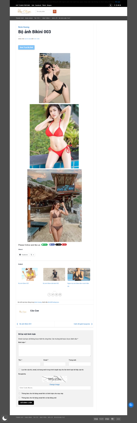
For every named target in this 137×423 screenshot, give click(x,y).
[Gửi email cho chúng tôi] (120, 5)
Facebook (38, 5)
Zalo (33, 5)
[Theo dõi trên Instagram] (116, 5)
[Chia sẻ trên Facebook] (49, 294)
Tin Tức (37, 18)
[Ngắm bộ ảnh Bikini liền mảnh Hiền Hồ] (78, 274)
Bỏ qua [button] (117, 2)
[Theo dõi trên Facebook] (114, 5)
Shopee (49, 5)
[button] (110, 5)
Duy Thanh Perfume (23, 5)
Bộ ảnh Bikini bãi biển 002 (51, 283)
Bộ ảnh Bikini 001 (23, 283)
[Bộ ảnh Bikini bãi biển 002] (54, 274)
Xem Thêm (45, 18)
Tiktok (44, 5)
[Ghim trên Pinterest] (56, 294)
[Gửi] (54, 11)
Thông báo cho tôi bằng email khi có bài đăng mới (38, 398)
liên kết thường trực (53, 302)
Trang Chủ (20, 18)
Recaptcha (22, 374)
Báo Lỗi (54, 18)
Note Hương (23, 27)
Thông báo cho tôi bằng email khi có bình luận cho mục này (42, 393)
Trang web (72, 360)
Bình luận (22, 342)
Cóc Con (36, 39)
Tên (20, 360)
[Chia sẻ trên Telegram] (60, 294)
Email (46, 360)
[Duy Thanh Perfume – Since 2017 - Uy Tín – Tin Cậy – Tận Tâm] (24, 11)
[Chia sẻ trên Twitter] (52, 294)
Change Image (55, 384)
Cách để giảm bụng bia (82, 324)
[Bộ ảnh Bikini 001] (29, 274)
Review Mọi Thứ (64, 18)
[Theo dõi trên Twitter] (118, 5)
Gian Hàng (29, 18)
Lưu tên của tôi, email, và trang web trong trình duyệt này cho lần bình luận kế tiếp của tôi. (52, 370)
